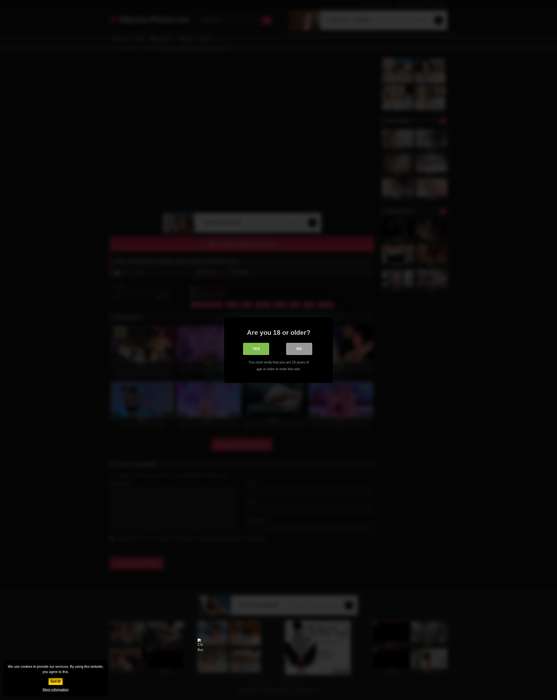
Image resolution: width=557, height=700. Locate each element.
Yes (256, 349)
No (299, 349)
